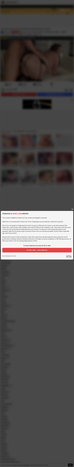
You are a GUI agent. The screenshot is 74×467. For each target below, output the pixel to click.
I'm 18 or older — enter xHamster (37, 250)
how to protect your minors (9, 256)
